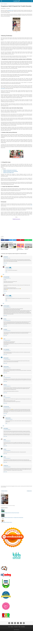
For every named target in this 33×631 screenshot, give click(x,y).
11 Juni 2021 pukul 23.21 (7, 359)
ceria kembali (3, 88)
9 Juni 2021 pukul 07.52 (9, 268)
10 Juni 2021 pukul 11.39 (7, 278)
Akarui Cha (5, 384)
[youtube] (15, 623)
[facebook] (5, 240)
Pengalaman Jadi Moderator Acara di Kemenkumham (10, 171)
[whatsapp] (28, 240)
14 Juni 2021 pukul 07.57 (7, 458)
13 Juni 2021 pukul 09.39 (9, 419)
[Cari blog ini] (31, 1)
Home (9, 626)
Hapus (6, 300)
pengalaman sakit (10, 10)
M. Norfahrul (5, 329)
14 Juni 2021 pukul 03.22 (7, 450)
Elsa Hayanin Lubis (6, 406)
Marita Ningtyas (6, 428)
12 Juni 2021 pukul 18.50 (7, 377)
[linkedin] (24, 623)
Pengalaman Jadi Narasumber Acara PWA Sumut (10, 170)
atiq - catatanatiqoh (6, 349)
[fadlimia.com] (16, 1)
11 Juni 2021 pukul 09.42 (7, 340)
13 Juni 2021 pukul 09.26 (7, 429)
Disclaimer (12, 626)
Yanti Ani (5, 449)
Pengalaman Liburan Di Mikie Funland (8, 172)
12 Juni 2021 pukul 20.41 (9, 296)
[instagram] (18, 623)
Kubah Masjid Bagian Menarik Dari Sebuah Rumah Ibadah (10, 512)
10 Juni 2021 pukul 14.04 (7, 320)
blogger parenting (6, 366)
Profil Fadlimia (23, 626)
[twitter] (12, 240)
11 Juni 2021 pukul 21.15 (7, 350)
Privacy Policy (16, 626)
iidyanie (5, 439)
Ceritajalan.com (6, 465)
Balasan (5, 293)
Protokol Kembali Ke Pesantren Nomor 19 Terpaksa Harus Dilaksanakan (12, 517)
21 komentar (8, 8)
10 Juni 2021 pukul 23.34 (7, 330)
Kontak (19, 626)
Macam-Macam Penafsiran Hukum (6, 522)
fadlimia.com (17, 629)
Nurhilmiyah (7, 267)
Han (4, 376)
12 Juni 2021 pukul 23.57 (7, 397)
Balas (3, 274)
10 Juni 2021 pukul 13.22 (7, 307)
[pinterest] (20, 240)
